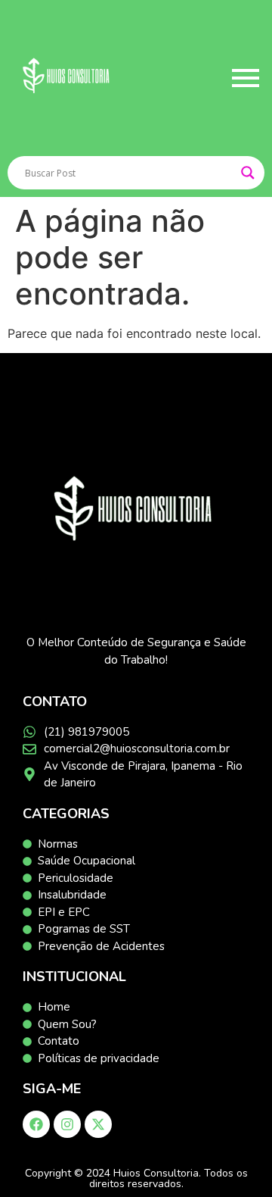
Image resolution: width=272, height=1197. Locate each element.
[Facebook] (36, 1124)
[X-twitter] (98, 1124)
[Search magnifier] (247, 172)
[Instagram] (67, 1124)
